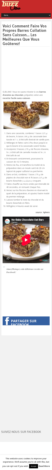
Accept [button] (33, 466)
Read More (44, 466)
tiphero (46, 212)
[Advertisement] (26, 68)
